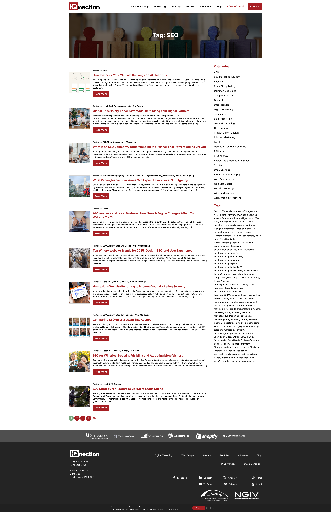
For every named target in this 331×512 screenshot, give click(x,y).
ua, (244, 347)
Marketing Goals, (222, 312)
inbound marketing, (233, 288)
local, (226, 298)
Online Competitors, (224, 323)
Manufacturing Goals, (224, 305)
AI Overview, (234, 214)
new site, (253, 319)
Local (105, 106)
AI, (257, 211)
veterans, (218, 350)
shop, (250, 333)
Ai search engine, (249, 214)
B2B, (216, 221)
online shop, (240, 323)
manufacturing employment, (244, 302)
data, (216, 239)
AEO (105, 70)
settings (178, 509)
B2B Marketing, (227, 221)
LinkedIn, (218, 298)
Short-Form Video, (223, 336)
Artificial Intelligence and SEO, (244, 218)
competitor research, (245, 232)
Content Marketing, (232, 235)
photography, (238, 326)
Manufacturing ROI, (245, 305)
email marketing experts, (226, 263)
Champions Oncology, (235, 228)
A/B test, (237, 211)
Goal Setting (169, 175)
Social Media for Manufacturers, (243, 340)
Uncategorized (222, 170)
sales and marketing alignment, (229, 330)
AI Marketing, (220, 214)
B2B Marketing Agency (114, 142)
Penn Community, (222, 326)
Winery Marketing (141, 246)
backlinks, (219, 225)
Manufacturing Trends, (225, 309)
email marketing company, (227, 260)
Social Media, (220, 340)
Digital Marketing (139, 6)
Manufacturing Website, (249, 309)
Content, (218, 235)
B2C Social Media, (244, 221)
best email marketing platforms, (240, 225)
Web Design (160, 6)
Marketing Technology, (240, 316)
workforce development (227, 197)
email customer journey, (226, 249)
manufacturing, (221, 302)
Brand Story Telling (224, 86)
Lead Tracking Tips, (251, 295)
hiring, (257, 277)
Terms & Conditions (251, 464)
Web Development (118, 106)
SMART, (236, 336)
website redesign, (250, 354)
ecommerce (220, 114)
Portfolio (190, 6)
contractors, (249, 235)
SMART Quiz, (247, 336)
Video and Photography (227, 174)
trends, (238, 347)
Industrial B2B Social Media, (228, 291)
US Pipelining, (253, 347)
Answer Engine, (222, 218)
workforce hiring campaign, (227, 361)
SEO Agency (132, 142)
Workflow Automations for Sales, (238, 357)
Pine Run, (250, 326)
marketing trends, (239, 319)
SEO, (244, 333)
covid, (258, 235)
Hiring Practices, (222, 281)
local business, (237, 298)
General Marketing (224, 123)
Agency (176, 6)
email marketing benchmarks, (228, 256)
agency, (251, 211)
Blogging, (219, 228)
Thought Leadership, (224, 347)
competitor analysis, (224, 232)
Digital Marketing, (228, 239)
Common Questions (135, 175)
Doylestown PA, (247, 242)
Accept (198, 508)
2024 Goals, (226, 211)
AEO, (244, 211)
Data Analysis (109, 281)
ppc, (258, 326)
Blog (219, 6)
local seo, (250, 298)
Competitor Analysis (225, 95)
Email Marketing (223, 118)
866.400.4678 (80, 461)
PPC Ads (219, 151)
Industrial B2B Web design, (227, 295)
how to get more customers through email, (235, 284)
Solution (218, 165)
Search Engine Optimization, (228, 333)
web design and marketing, (227, 354)
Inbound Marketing (224, 137)
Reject (212, 508)
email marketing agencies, (227, 253)
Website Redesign (224, 188)
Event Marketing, (240, 274)
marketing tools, (222, 319)
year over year (249, 361)
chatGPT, (251, 228)
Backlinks (219, 81)
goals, (252, 274)
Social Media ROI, (222, 343)
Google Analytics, (222, 277)
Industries (206, 6)
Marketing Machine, (241, 312)
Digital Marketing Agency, (226, 242)
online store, (253, 323)
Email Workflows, (222, 274)
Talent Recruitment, (241, 343)
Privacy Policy (228, 464)
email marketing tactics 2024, (228, 270)
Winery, (217, 357)
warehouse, (229, 350)
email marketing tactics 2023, (228, 267)
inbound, (218, 288)
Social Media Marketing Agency (231, 160)
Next (95, 418)
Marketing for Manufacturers (230, 146)
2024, (217, 211)
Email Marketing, (246, 249)
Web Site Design (135, 106)
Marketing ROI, (221, 316)
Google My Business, (242, 277)
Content (218, 100)
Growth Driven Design (226, 132)
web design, (242, 350)
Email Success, (250, 270)
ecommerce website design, (228, 246)
